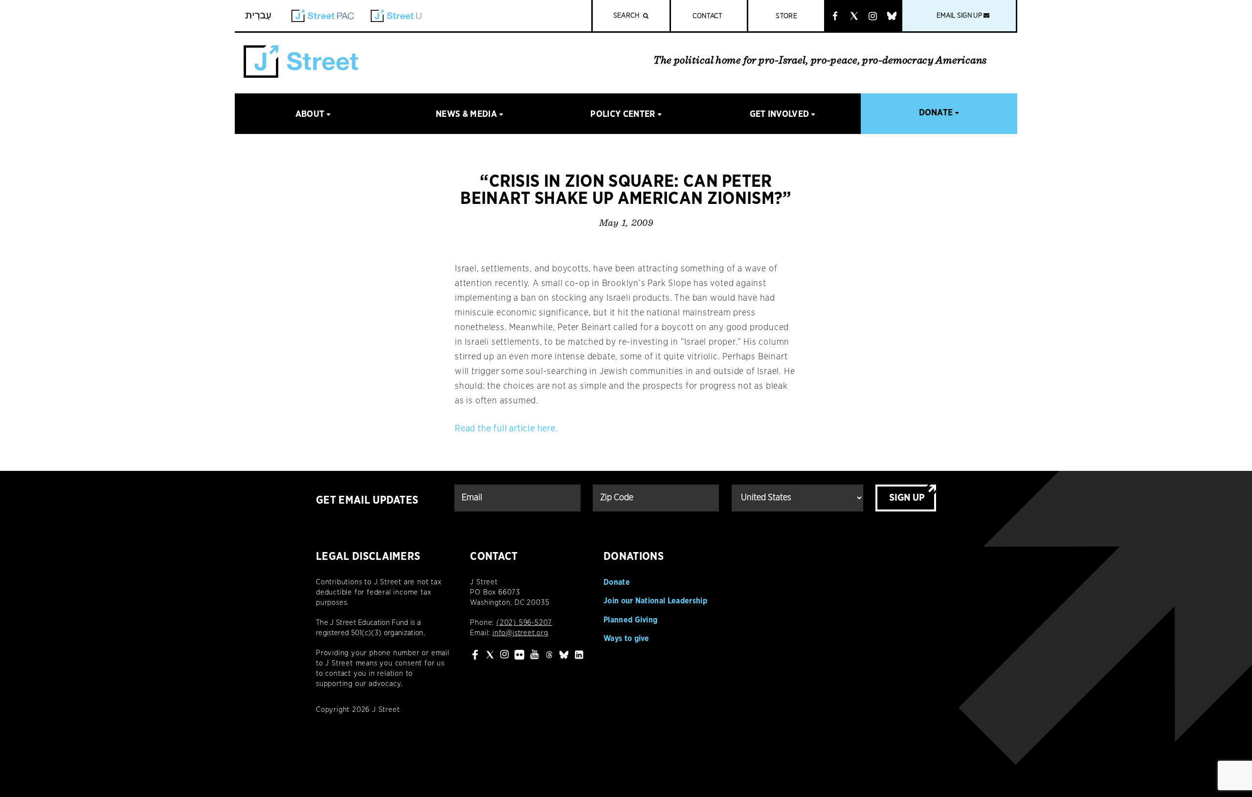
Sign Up (907, 498)
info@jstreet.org (520, 633)
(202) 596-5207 (524, 622)
